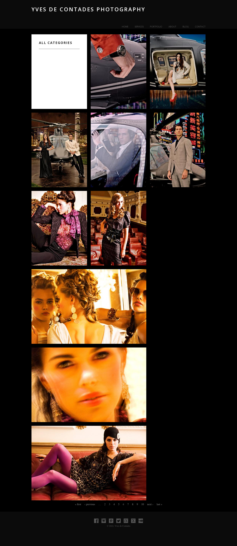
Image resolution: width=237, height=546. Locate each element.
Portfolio (156, 26)
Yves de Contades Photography (88, 9)
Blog (186, 26)
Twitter (118, 521)
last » (159, 504)
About (172, 26)
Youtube (140, 521)
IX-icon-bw (126, 521)
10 (142, 504)
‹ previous (89, 504)
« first (78, 504)
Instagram (103, 521)
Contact (200, 26)
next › (150, 504)
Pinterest (111, 521)
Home (125, 26)
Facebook (96, 521)
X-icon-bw (133, 521)
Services (139, 26)
